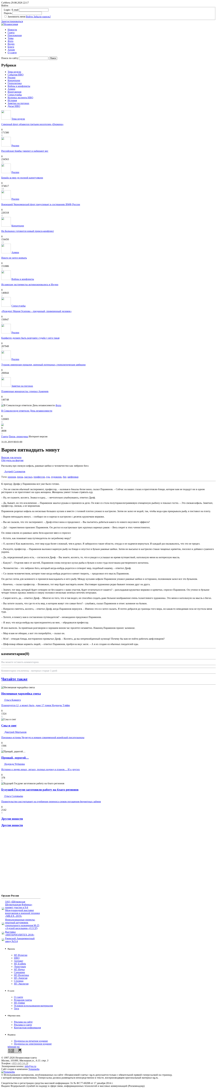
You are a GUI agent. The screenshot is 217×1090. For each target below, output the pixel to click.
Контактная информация (27, 1027)
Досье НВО (14, 106)
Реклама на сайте (23, 1022)
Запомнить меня (16, 16)
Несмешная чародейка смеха (21, 693)
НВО (17, 958)
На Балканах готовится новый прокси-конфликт (27, 231)
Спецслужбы (15, 94)
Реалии (11, 77)
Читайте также (14, 679)
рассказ (28, 477)
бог (64, 477)
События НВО (16, 74)
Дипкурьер (20, 966)
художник (56, 477)
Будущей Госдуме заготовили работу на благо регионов (39, 789)
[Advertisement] (20, 862)
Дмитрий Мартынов (15, 732)
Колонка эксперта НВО (20, 97)
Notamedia (33, 1069)
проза (20, 477)
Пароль (8, 13)
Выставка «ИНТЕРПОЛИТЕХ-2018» (19, 933)
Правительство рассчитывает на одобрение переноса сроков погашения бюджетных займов (51, 801)
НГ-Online (19, 1002)
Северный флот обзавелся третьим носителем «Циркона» (32, 124)
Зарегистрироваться (12, 21)
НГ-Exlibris (20, 963)
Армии (11, 89)
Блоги (11, 46)
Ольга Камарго (12, 700)
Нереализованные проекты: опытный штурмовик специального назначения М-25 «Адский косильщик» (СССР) (22, 924)
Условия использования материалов (33, 1005)
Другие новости (12, 818)
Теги (16, 1008)
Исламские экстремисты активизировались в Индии (29, 284)
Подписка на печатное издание (31, 1041)
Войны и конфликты (19, 86)
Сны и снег (9, 725)
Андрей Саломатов (14, 471)
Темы (11, 38)
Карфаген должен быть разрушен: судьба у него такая (30, 338)
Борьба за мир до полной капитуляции (22, 177)
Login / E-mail (11, 9)
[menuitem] (112, 29)
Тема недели (14, 71)
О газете (12, 52)
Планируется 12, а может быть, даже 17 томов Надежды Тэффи (35, 705)
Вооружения (14, 91)
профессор (39, 477)
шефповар (73, 477)
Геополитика (15, 83)
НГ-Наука (19, 969)
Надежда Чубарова (14, 764)
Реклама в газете (23, 1024)
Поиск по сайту (9, 58)
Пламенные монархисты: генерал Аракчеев (24, 391)
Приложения (15, 35)
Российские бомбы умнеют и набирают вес (24, 151)
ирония (12, 477)
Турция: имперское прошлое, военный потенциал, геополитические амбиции (43, 364)
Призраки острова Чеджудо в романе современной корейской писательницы (42, 737)
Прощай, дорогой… (15, 757)
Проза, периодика (18, 436)
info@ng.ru (30, 1066)
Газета (11, 32)
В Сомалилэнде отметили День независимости (26, 410)
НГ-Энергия (20, 978)
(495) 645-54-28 (20, 1063)
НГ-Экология (21, 983)
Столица (18, 981)
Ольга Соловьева (13, 796)
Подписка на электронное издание (33, 1043)
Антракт (18, 960)
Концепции (14, 80)
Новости (12, 29)
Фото (10, 41)
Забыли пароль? (42, 16)
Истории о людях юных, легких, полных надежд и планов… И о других (40, 769)
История (12, 100)
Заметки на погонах (18, 103)
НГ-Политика (21, 975)
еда (48, 477)
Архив (11, 49)
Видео (11, 44)
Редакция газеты (23, 1000)
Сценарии (19, 972)
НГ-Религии (20, 955)
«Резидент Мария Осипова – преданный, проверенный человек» (36, 311)
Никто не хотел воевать (14, 257)
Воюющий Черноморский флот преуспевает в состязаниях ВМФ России (40, 204)
